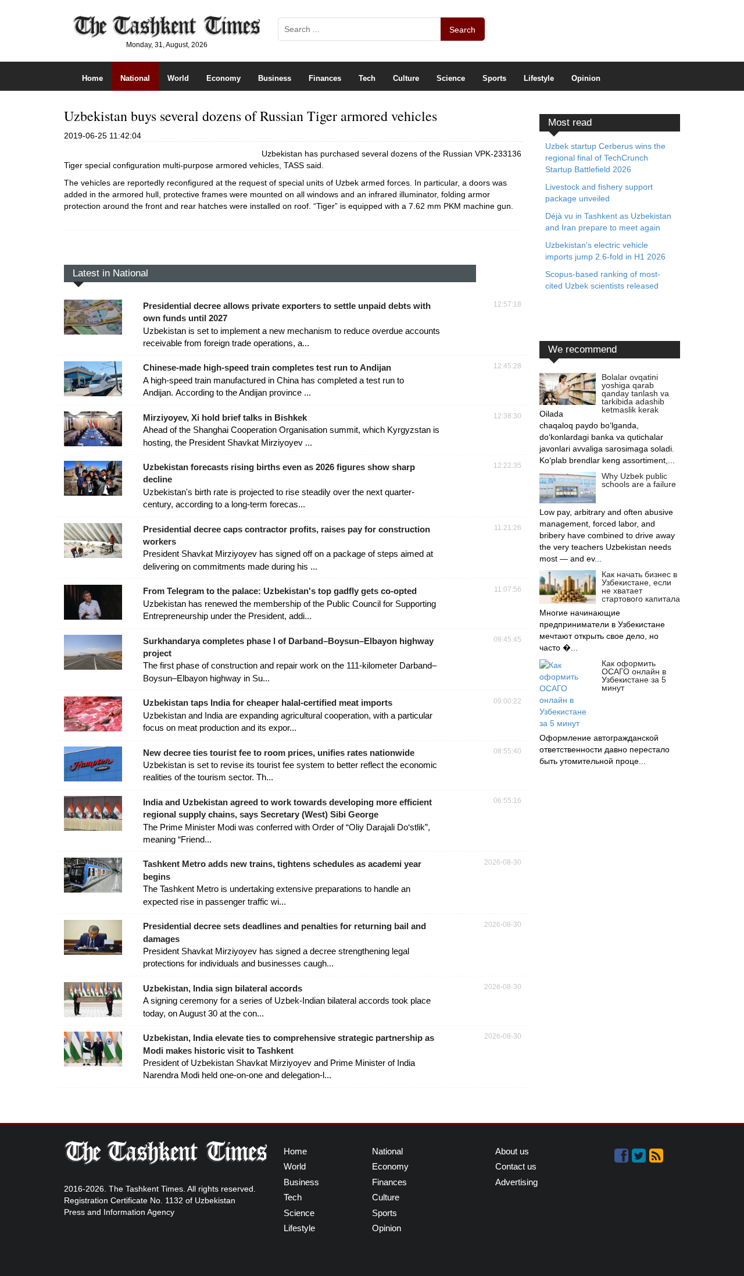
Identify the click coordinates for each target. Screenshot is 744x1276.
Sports (494, 78)
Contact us (515, 1166)
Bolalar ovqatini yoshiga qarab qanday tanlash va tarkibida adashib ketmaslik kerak (635, 393)
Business (274, 78)
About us (512, 1151)
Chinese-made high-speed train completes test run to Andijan (267, 367)
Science (451, 78)
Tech (367, 78)
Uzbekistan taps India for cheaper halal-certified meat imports (267, 703)
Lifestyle (539, 78)
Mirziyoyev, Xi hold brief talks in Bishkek (225, 417)
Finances (325, 78)
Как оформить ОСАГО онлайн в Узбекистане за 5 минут (634, 675)
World (178, 78)
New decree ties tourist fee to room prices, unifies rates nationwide (278, 753)
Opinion (585, 78)
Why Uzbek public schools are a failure (639, 480)
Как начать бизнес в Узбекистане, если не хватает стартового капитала (641, 586)
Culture (406, 78)
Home (92, 78)
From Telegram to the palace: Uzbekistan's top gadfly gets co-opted (280, 591)
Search (462, 29)
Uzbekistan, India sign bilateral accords (222, 988)
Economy (223, 78)
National (135, 78)
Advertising (516, 1182)
